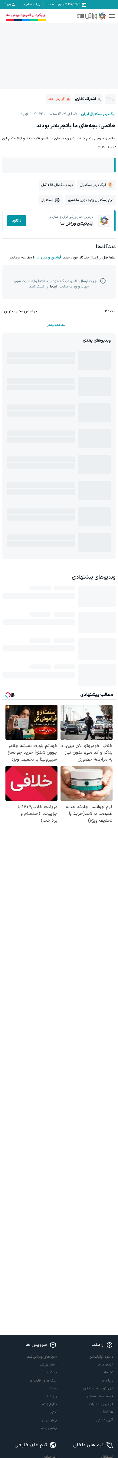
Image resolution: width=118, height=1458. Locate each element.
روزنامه (52, 1396)
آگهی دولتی (105, 1420)
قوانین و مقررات (48, 257)
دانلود (16, 220)
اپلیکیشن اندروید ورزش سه (26, 15)
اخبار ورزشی (48, 1364)
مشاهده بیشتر (56, 325)
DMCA (108, 1412)
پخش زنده (49, 1428)
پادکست (51, 1372)
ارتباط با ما (105, 1364)
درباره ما (107, 1380)
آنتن (54, 1412)
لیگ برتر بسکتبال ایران (98, 114)
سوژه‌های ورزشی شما (41, 1356)
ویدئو (52, 1388)
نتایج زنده (49, 1404)
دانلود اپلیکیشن (101, 1356)
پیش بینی (49, 1420)
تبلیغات (107, 1372)
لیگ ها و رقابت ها (43, 1380)
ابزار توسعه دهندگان (98, 1388)
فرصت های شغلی (100, 1396)
